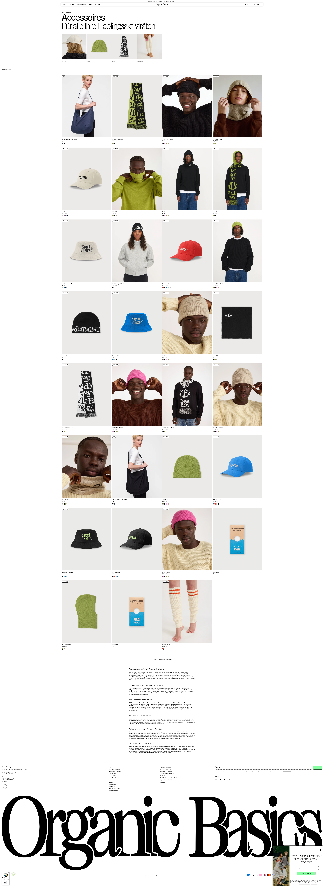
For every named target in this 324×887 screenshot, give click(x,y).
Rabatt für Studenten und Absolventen (169, 778)
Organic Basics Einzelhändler (167, 780)
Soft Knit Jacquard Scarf (118, 139)
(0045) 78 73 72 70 (11, 772)
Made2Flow (111, 786)
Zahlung (111, 782)
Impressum (162, 782)
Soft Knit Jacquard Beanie (118, 284)
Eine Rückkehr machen (114, 769)
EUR (245, 4)
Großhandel (163, 776)
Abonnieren (317, 767)
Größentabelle (112, 773)
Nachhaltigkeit (112, 784)
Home (63, 12)
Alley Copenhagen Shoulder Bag (69, 139)
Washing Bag (216, 572)
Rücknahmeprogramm (114, 788)
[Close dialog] (321, 847)
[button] (251, 4)
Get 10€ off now (306, 873)
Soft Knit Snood (115, 212)
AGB (162, 875)
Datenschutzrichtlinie (287, 771)
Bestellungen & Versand (114, 771)
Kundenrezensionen (113, 790)
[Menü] (9, 873)
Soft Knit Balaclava (217, 139)
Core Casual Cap (66, 212)
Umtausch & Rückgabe (114, 776)
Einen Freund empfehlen (166, 771)
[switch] (5, 883)
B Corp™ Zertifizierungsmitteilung (150, 875)
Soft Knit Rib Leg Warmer (168, 644)
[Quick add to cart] (109, 135)
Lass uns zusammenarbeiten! (167, 773)
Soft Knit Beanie (166, 212)
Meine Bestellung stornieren (116, 778)
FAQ (110, 767)
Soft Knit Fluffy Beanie (167, 139)
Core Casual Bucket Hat (67, 284)
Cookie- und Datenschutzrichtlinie (174, 875)
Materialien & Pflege (114, 780)
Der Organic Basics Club (166, 769)
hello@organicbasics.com (21, 769)
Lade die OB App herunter (166, 767)
